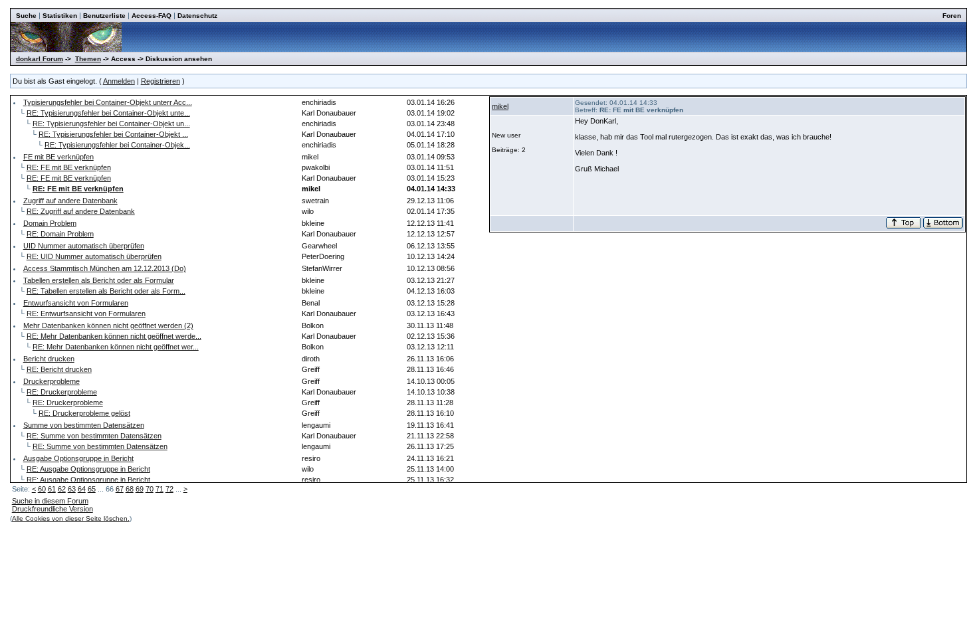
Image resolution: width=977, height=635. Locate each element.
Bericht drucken (48, 359)
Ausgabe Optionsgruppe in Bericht (78, 458)
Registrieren (160, 81)
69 (140, 489)
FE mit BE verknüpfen (58, 157)
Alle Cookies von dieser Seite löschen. (71, 518)
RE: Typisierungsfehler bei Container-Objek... (117, 145)
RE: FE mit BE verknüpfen (69, 167)
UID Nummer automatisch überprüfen (83, 246)
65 (92, 489)
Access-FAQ (151, 15)
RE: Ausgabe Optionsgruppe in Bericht (88, 469)
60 (42, 489)
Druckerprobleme (51, 381)
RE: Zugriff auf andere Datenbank (81, 211)
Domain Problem (49, 223)
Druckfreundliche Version (52, 509)
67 (120, 489)
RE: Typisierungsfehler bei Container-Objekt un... (111, 124)
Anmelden (119, 81)
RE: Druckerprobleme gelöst (84, 413)
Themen (88, 58)
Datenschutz (197, 15)
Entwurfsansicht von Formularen (75, 303)
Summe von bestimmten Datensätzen (83, 425)
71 (159, 489)
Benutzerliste (104, 15)
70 (150, 489)
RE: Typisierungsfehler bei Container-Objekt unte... (108, 113)
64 (82, 489)
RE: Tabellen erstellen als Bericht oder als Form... (106, 291)
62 (62, 489)
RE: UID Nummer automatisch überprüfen (94, 256)
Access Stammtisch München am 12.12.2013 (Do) (104, 268)
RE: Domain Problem (60, 234)
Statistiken (60, 15)
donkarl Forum (39, 58)
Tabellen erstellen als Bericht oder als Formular (98, 280)
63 (72, 489)
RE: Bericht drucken (59, 369)
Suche (26, 15)
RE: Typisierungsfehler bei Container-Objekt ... (113, 134)
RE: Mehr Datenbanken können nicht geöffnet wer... (116, 347)
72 (169, 489)
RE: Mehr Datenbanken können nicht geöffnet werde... (114, 336)
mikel (500, 106)
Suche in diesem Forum (50, 501)
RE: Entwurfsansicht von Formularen (86, 314)
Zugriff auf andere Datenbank (70, 201)
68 (130, 489)
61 (52, 489)
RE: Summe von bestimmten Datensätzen (94, 436)
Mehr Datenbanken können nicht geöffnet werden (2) (108, 325)
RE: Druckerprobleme (62, 392)
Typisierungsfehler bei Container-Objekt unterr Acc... (107, 102)
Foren (951, 15)
